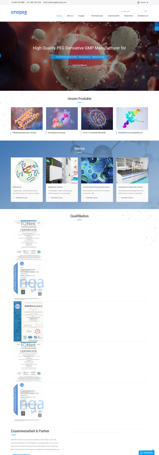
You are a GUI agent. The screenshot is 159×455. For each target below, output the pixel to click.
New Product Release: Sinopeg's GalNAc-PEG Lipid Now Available (32, 347)
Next (151, 244)
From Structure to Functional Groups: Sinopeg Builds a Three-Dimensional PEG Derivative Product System (79, 328)
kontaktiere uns (143, 16)
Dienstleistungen (95, 16)
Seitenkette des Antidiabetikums (130, 133)
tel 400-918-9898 (18, 2)
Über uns (68, 16)
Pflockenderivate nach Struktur (24, 133)
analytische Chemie (55, 187)
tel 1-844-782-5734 (34, 2)
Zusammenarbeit (111, 16)
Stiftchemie (17, 187)
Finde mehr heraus (21, 198)
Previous (7, 244)
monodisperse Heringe (56, 133)
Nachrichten (126, 16)
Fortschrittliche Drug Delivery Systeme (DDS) (97, 187)
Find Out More (79, 64)
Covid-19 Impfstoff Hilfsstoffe (94, 133)
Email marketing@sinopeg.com (54, 2)
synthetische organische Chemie (130, 187)
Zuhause (57, 16)
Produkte (79, 16)
